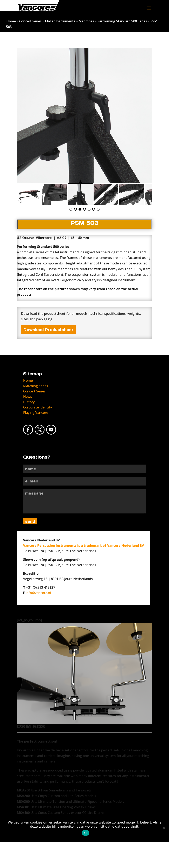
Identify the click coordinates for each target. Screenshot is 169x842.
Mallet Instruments (60, 21)
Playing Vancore (35, 412)
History (29, 402)
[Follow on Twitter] (40, 430)
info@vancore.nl (38, 593)
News (27, 396)
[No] (164, 828)
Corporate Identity (37, 407)
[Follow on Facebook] (28, 430)
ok (85, 832)
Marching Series (35, 386)
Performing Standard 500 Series (122, 21)
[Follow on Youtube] (51, 430)
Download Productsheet (48, 329)
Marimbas (86, 21)
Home (11, 21)
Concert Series (30, 21)
